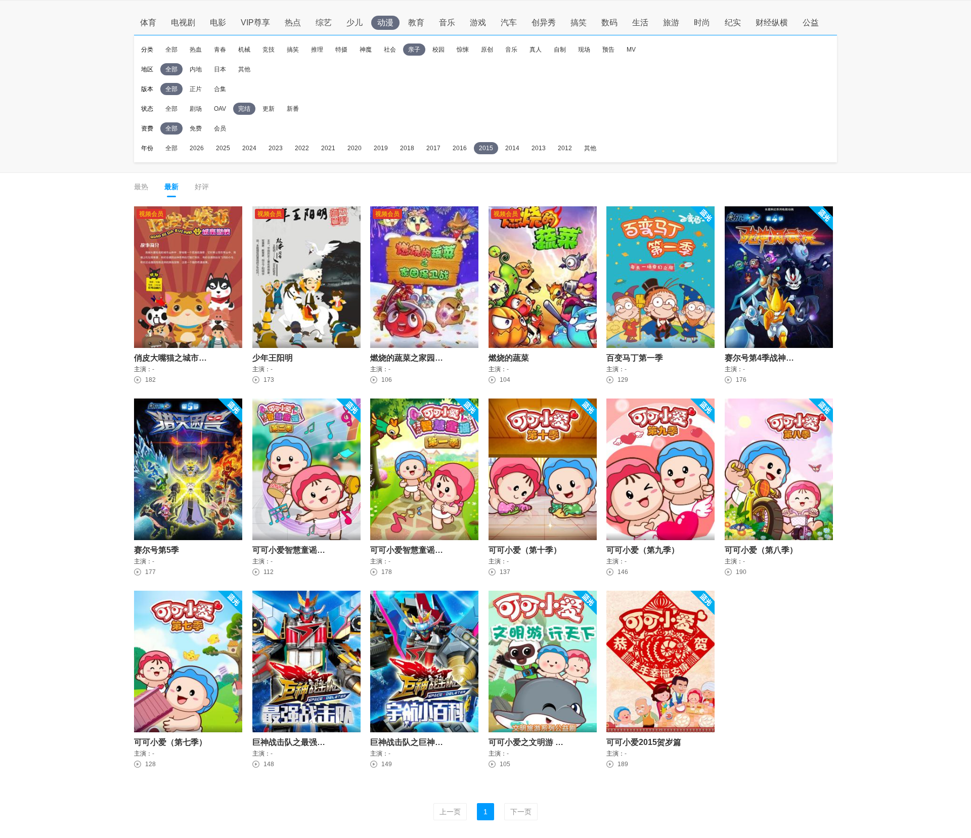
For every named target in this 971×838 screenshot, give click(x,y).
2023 (276, 148)
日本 (220, 69)
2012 (565, 148)
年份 (147, 148)
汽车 (509, 22)
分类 (147, 49)
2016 (460, 148)
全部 (171, 49)
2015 (486, 148)
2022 (302, 148)
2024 (249, 148)
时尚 (702, 22)
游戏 (478, 22)
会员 (220, 128)
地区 (147, 69)
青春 (220, 49)
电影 (218, 22)
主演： (143, 369)
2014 (512, 148)
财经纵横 (772, 22)
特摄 (341, 49)
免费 (196, 128)
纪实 (733, 22)
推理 (317, 49)
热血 (196, 49)
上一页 (450, 812)
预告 (608, 49)
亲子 (414, 49)
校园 (438, 49)
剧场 (196, 108)
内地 (196, 69)
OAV (220, 108)
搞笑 (578, 22)
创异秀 (544, 22)
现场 (584, 49)
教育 (416, 22)
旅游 (671, 22)
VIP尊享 (255, 22)
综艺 (324, 22)
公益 (811, 22)
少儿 (354, 22)
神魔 (366, 49)
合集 (220, 89)
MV (631, 49)
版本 (147, 89)
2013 (539, 148)
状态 (147, 108)
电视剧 (183, 22)
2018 (407, 148)
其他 (244, 69)
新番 (293, 108)
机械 (244, 49)
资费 (147, 128)
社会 (390, 49)
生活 (640, 22)
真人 (535, 49)
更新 (268, 108)
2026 (197, 148)
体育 (148, 22)
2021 (328, 148)
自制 (560, 49)
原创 (487, 49)
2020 (354, 148)
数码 (609, 22)
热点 (293, 22)
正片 (196, 89)
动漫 (385, 22)
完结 (244, 108)
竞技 (268, 49)
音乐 (447, 22)
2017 (433, 148)
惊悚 (463, 49)
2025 (223, 148)
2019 (381, 148)
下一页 (521, 812)
